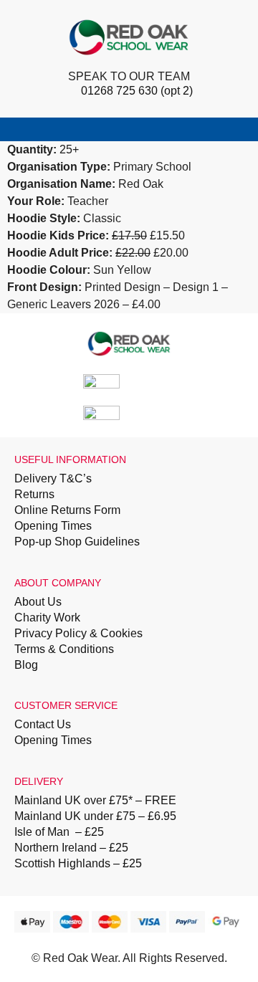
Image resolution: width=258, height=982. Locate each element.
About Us (38, 602)
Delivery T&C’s (53, 478)
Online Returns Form (67, 510)
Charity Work (47, 617)
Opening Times (53, 526)
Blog (26, 665)
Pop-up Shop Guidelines (77, 541)
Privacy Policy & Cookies (78, 633)
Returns (34, 494)
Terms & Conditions (64, 649)
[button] (241, 129)
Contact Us (42, 724)
